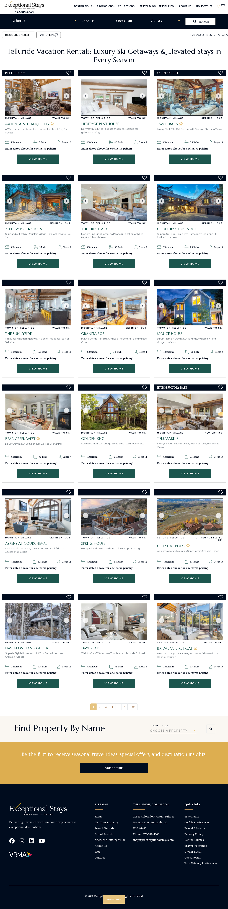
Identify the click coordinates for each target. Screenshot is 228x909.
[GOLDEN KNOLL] (114, 412)
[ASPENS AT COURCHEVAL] (38, 516)
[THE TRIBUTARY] (114, 202)
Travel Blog (147, 6)
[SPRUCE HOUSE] (190, 307)
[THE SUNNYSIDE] (38, 307)
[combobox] (44, 20)
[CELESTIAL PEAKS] (190, 516)
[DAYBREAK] (114, 621)
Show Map (114, 899)
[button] (9, 96)
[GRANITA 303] (114, 307)
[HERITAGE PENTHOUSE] (114, 97)
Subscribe (114, 768)
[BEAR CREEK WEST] (38, 412)
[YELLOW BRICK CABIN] (38, 202)
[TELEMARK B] (190, 412)
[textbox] (44, 20)
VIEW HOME (38, 159)
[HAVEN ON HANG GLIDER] (38, 621)
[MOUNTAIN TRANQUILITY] (38, 97)
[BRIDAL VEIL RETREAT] (190, 621)
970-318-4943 (24, 12)
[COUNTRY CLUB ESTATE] (190, 202)
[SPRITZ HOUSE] (114, 516)
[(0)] (219, 5)
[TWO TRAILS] (190, 97)
